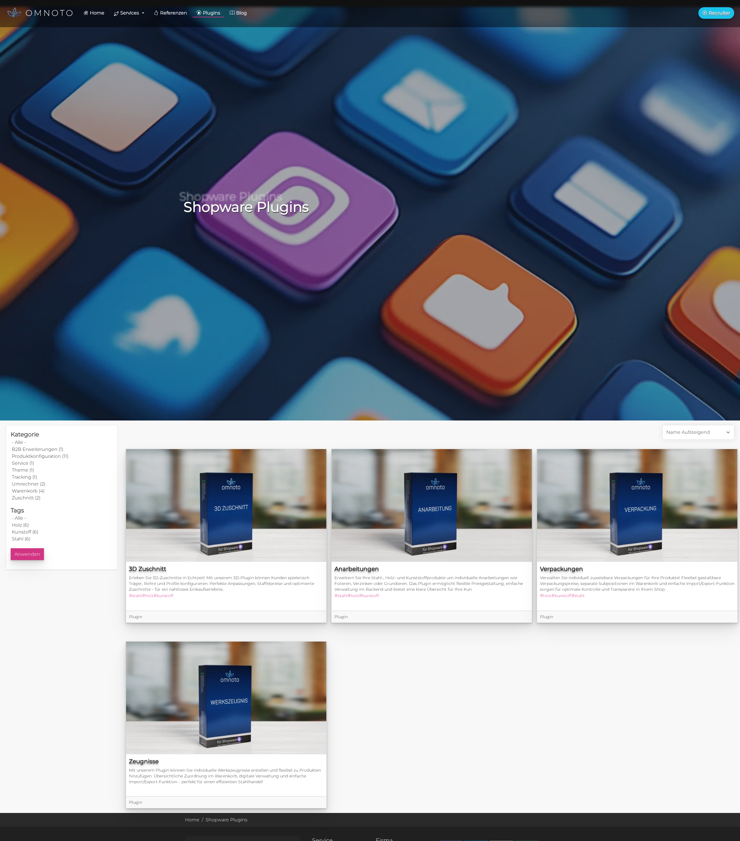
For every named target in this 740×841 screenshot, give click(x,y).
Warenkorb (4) (28, 491)
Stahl (137, 595)
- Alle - (19, 442)
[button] (129, 13)
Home (192, 820)
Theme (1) (23, 470)
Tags (17, 510)
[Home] (15, 13)
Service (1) (23, 463)
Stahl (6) (21, 539)
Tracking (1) (24, 477)
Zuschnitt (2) (26, 498)
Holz (149, 595)
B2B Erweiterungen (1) (37, 449)
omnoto (49, 13)
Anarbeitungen (356, 568)
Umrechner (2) (28, 484)
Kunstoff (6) (25, 532)
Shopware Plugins (226, 820)
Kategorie (25, 434)
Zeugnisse (144, 761)
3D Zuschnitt (147, 568)
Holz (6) (20, 525)
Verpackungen (561, 568)
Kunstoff (165, 595)
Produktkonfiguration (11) (40, 456)
